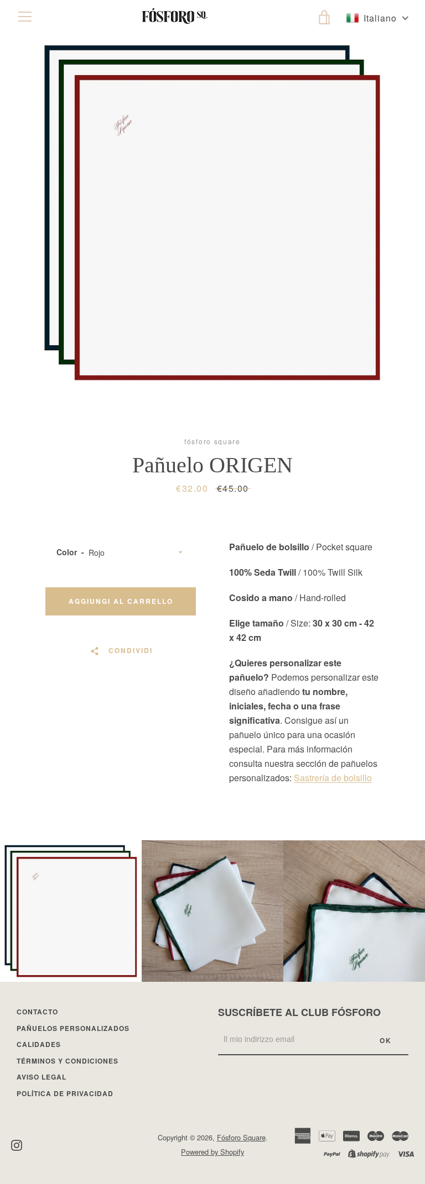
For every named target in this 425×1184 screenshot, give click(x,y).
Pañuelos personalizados (73, 1028)
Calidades (39, 1044)
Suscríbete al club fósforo (299, 1012)
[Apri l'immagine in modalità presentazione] (212, 212)
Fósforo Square (241, 1137)
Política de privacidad (65, 1093)
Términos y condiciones (67, 1061)
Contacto (37, 1012)
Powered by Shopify (212, 1151)
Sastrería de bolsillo (333, 777)
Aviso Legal (41, 1077)
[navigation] (25, 16)
